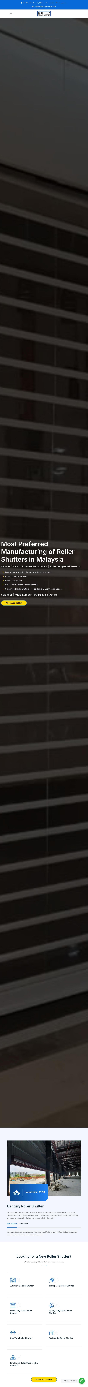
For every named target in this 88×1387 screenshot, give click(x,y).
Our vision (23, 1224)
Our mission (12, 1224)
